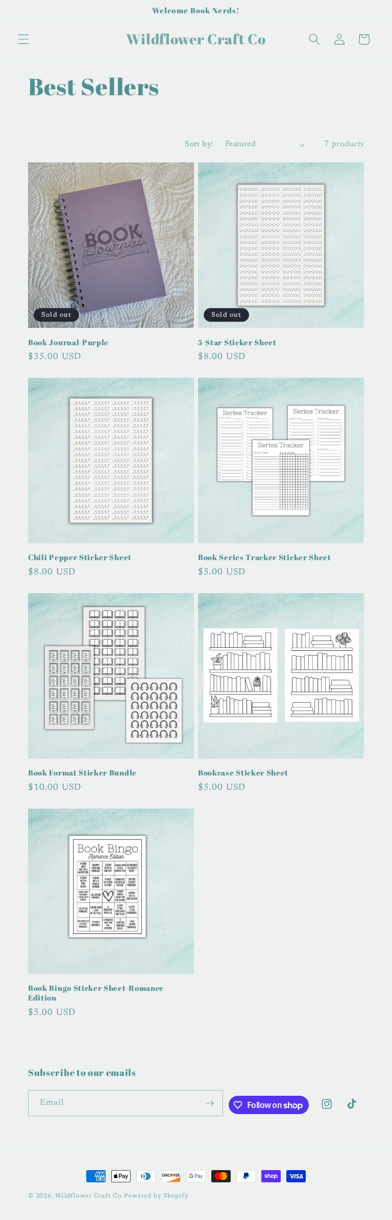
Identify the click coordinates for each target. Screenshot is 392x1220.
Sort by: (199, 144)
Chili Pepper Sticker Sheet (80, 557)
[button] (23, 39)
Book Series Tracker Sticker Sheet (264, 557)
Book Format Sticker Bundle (82, 773)
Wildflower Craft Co (88, 1196)
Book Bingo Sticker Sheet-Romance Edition (96, 993)
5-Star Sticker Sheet (237, 342)
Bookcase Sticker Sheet (243, 773)
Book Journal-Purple (68, 342)
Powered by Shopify (156, 1196)
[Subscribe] (210, 1103)
